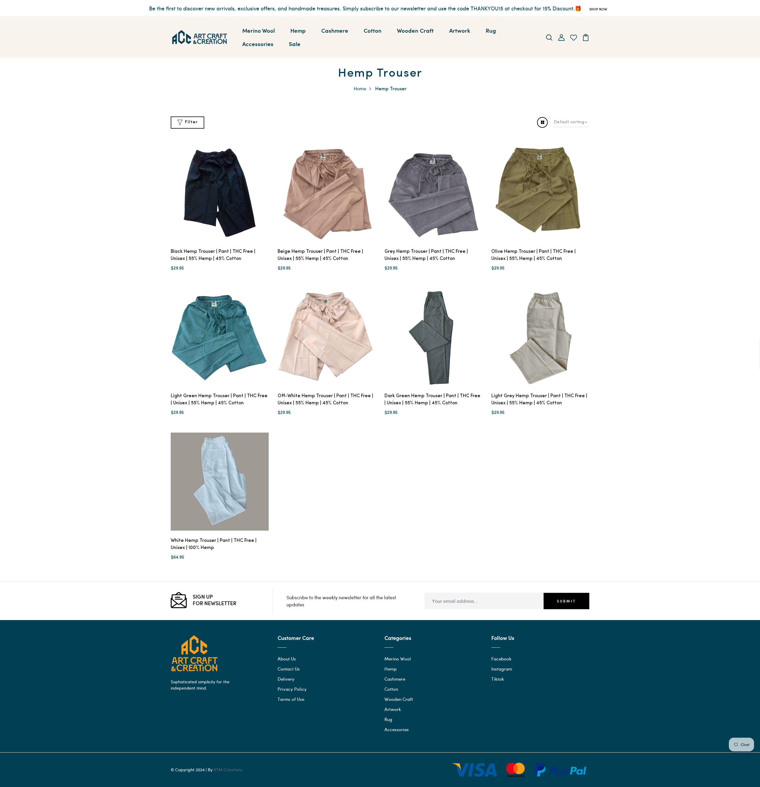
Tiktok (497, 679)
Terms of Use (291, 699)
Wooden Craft (415, 30)
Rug (491, 30)
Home (360, 88)
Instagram (501, 669)
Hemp (298, 30)
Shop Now (598, 9)
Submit (566, 601)
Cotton (372, 30)
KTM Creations (228, 769)
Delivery (286, 679)
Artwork (459, 30)
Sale (294, 44)
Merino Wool (258, 30)
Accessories (257, 44)
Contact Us (289, 669)
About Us (287, 659)
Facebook (501, 659)
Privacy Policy (292, 689)
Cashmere (334, 30)
